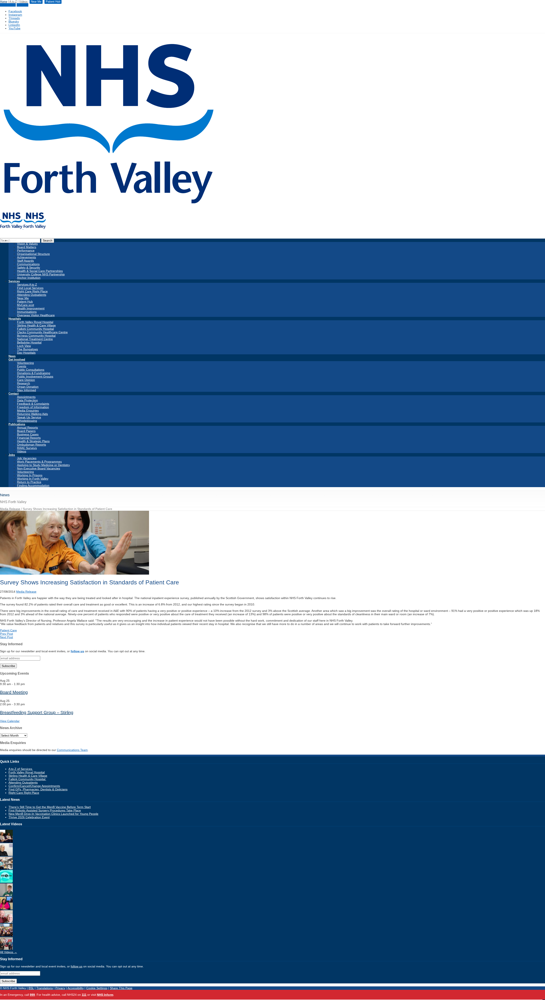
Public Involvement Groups (35, 376)
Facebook (15, 11)
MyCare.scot (25, 305)
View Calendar (10, 721)
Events (21, 366)
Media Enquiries (28, 410)
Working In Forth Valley (32, 478)
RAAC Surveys (27, 448)
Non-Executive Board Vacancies (38, 468)
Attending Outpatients (31, 294)
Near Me (22, 5)
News (12, 356)
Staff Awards (25, 260)
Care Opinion (26, 380)
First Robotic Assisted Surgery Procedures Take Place (45, 810)
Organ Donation (28, 386)
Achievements (26, 257)
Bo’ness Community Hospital (36, 335)
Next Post (6, 637)
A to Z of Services (21, 769)
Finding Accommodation (33, 485)
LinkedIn (14, 25)
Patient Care (8, 630)
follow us (77, 651)
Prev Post (6, 633)
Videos (23, 1)
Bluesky (14, 21)
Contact (14, 393)
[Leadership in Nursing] (6, 841)
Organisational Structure (33, 254)
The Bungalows (27, 349)
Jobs (12, 454)
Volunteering (25, 363)
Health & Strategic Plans (33, 441)
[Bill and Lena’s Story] (6, 922)
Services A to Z (27, 284)
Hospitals (15, 318)
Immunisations (27, 311)
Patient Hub (8, 5)
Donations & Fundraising (33, 373)
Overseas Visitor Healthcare (36, 315)
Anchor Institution (28, 277)
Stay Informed (26, 390)
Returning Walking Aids (32, 414)
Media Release (10, 509)
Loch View (24, 346)
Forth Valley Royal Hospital (35, 322)
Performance (25, 250)
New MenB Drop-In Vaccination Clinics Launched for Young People (53, 813)
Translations (44, 988)
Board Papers (26, 431)
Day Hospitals (26, 352)
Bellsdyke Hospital (29, 342)
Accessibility (75, 988)
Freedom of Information (33, 407)
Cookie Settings (96, 988)
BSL (31, 988)
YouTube (14, 28)
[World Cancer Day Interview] (6, 881)
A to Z (13, 1)
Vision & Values (27, 243)
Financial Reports (29, 437)
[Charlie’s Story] (6, 895)
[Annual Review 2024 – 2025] (6, 935)
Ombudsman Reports (31, 444)
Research (23, 383)
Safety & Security (28, 267)
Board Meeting (14, 692)
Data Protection (27, 400)
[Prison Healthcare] (6, 908)
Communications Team (72, 750)
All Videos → (8, 952)
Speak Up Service (29, 417)
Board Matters (26, 247)
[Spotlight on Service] (6, 868)
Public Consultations (30, 369)
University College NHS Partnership (41, 274)
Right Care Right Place (32, 291)
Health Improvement (30, 308)
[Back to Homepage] (23, 228)
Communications (28, 264)
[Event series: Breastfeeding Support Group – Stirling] (27, 704)
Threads (14, 18)
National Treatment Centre (35, 339)
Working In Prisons (29, 475)
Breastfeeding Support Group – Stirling (36, 712)
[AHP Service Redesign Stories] (6, 855)
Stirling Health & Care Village (36, 325)
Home (3, 1)
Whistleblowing (27, 420)
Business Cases (28, 434)
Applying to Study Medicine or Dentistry (43, 465)
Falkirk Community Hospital (35, 328)
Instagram (15, 14)
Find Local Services (30, 288)
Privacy (60, 988)
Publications (17, 424)
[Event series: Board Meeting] (27, 684)
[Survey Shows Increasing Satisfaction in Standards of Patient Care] (74, 573)
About (12, 240)
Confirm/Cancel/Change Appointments (34, 786)
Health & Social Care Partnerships (40, 271)
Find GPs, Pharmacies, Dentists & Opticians (38, 789)
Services (14, 281)
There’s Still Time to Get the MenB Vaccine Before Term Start (50, 807)
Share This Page (121, 988)
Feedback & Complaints (33, 403)
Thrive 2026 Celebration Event (29, 817)
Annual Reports (27, 427)
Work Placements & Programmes (39, 461)
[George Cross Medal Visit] (6, 948)
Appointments (26, 397)
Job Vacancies (26, 458)
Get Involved (17, 359)
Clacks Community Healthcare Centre (42, 332)
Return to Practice (29, 482)
